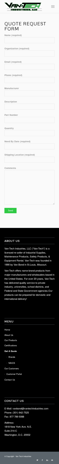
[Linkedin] (47, 460)
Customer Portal (14, 373)
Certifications (10, 345)
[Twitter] (37, 460)
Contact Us (9, 379)
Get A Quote (10, 351)
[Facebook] (42, 460)
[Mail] (52, 460)
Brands (12, 356)
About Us (8, 335)
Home (7, 329)
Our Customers (11, 368)
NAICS (12, 362)
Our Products (10, 340)
